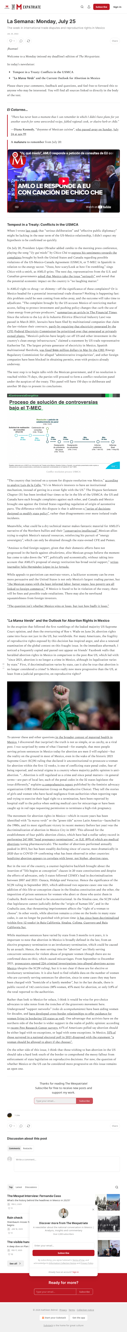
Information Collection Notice (62, 1263)
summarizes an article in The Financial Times (87, 312)
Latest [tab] (19, 1187)
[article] (63, 1202)
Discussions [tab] (31, 1187)
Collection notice (85, 1309)
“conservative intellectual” (81, 531)
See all (13, 1263)
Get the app (78, 1317)
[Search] (82, 7)
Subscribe (101, 6)
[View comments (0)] (21, 41)
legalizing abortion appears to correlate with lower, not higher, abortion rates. (58, 858)
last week (32, 231)
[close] (93, 1209)
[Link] (2, 109)
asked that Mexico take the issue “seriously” (66, 276)
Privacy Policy (87, 1263)
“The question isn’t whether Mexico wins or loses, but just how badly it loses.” (58, 606)
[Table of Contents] (3, 666)
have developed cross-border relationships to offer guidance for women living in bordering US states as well (59, 1016)
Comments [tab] (14, 1148)
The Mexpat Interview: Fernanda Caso (34, 1196)
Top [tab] (11, 1187)
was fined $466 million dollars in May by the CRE (72, 350)
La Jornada (61, 567)
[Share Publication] (89, 7)
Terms (72, 1309)
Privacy (63, 1309)
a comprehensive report (57, 784)
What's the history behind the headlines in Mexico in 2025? (38, 1200)
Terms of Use (78, 1260)
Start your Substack (55, 1317)
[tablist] (20, 1148)
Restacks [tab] (27, 1148)
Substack (48, 1325)
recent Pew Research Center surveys (34, 1028)
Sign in (117, 6)
